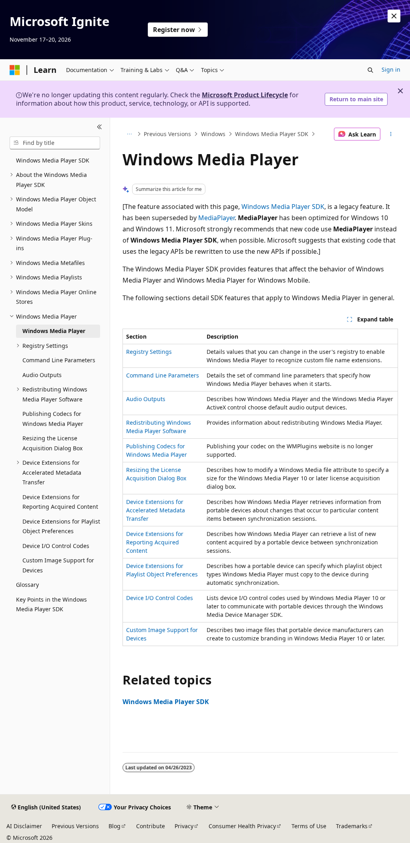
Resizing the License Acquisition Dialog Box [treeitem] (52, 443)
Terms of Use (308, 826)
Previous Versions (167, 134)
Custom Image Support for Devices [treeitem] (58, 565)
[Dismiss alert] (394, 16)
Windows (213, 134)
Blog (115, 826)
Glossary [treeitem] (27, 584)
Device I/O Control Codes (159, 598)
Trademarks (352, 826)
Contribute (150, 826)
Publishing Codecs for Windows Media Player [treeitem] (52, 419)
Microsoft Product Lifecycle (245, 94)
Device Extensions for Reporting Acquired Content (154, 542)
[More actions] (391, 134)
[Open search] (370, 70)
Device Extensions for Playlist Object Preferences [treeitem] (61, 526)
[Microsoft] (15, 70)
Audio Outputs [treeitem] (42, 375)
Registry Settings (149, 351)
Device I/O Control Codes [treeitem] (55, 546)
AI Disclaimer (24, 826)
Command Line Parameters (162, 375)
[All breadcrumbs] (130, 134)
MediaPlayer (216, 217)
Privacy (184, 826)
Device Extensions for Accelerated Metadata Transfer (155, 510)
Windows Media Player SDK (271, 134)
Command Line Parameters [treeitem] (58, 360)
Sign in (391, 69)
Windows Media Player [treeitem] (53, 331)
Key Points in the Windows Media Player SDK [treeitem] (51, 604)
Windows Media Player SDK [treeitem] (52, 160)
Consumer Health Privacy (242, 826)
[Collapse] (99, 127)
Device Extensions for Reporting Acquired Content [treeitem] (60, 502)
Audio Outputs (145, 399)
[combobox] (55, 142)
